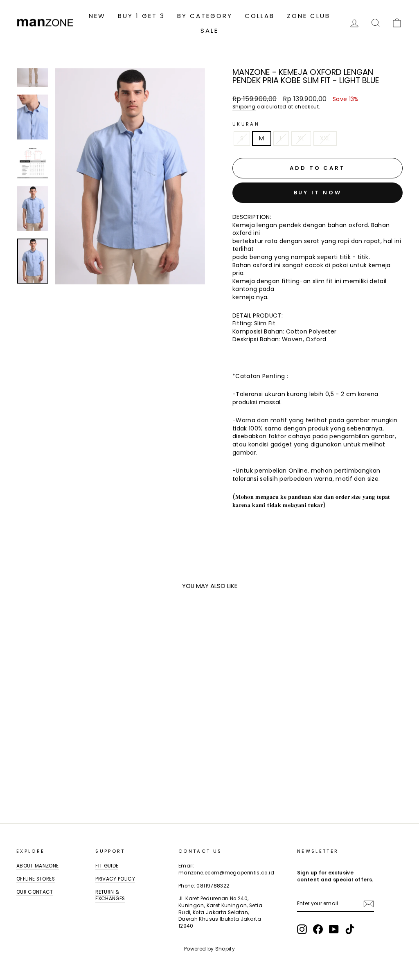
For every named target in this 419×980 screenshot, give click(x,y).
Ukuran (245, 124)
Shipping (244, 107)
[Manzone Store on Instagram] (302, 929)
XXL (325, 138)
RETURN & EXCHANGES (110, 895)
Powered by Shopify (209, 948)
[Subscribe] (368, 904)
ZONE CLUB (308, 15)
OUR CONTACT (34, 892)
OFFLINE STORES (35, 879)
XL (301, 138)
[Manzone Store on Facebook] (318, 929)
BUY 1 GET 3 (141, 15)
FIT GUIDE (106, 866)
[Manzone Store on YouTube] (334, 929)
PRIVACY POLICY (115, 879)
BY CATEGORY (204, 15)
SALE (209, 30)
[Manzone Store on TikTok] (350, 929)
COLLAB (260, 15)
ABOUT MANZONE (37, 866)
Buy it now (318, 192)
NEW (97, 15)
